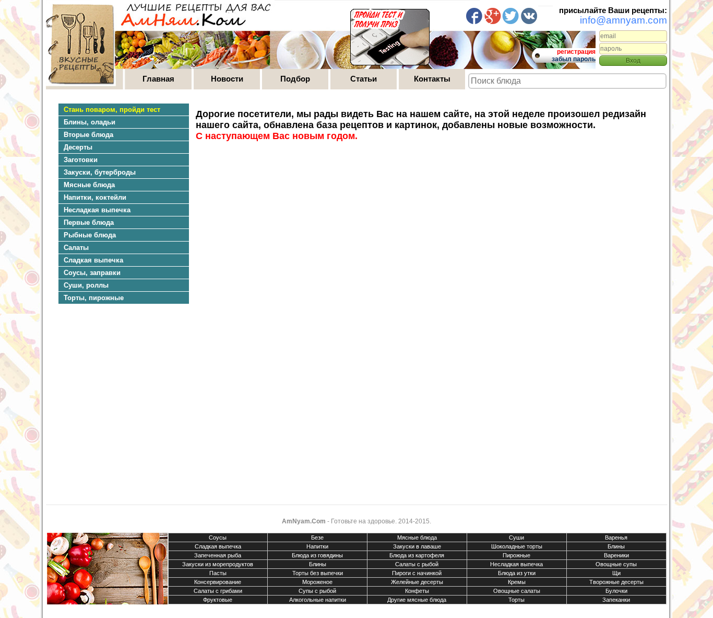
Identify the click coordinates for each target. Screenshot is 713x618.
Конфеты (417, 591)
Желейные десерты (417, 582)
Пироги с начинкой (417, 573)
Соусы (218, 537)
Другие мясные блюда (416, 600)
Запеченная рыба (217, 555)
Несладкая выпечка (516, 564)
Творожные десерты (616, 582)
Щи (616, 573)
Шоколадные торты (516, 546)
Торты (516, 600)
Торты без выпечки (317, 573)
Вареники (616, 555)
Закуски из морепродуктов (217, 564)
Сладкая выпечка (218, 546)
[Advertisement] (118, 405)
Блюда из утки (517, 573)
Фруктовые (217, 600)
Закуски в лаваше (417, 546)
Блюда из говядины (317, 555)
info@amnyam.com (623, 20)
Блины (616, 546)
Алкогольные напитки (317, 600)
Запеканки (616, 600)
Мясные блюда (417, 537)
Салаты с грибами (218, 591)
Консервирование (217, 582)
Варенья (616, 537)
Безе (317, 537)
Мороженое (317, 582)
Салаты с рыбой (416, 564)
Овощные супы (616, 564)
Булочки (616, 591)
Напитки (317, 546)
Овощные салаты (516, 591)
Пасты (218, 573)
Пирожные (516, 555)
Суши (516, 537)
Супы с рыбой (317, 591)
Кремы (517, 582)
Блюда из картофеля (416, 555)
